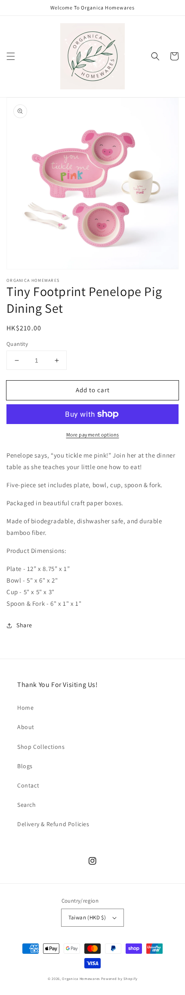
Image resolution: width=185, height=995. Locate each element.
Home (25, 707)
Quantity (17, 344)
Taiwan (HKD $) (87, 917)
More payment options (92, 434)
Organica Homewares (81, 978)
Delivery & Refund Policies (53, 824)
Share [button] (24, 625)
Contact (28, 785)
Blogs (25, 766)
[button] (10, 56)
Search (26, 805)
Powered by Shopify (119, 978)
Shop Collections (41, 747)
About (25, 727)
